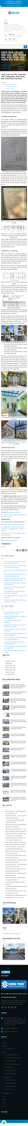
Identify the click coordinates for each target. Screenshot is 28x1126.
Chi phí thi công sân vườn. (9, 88)
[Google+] (12, 5)
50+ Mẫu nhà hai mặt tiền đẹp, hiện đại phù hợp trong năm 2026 (18, 778)
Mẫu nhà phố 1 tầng (10, 665)
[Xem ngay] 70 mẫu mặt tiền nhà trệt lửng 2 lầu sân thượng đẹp (18, 721)
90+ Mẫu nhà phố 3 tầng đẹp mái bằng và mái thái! (17, 748)
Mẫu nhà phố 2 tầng (10, 668)
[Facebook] (7, 5)
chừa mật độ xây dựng (21, 175)
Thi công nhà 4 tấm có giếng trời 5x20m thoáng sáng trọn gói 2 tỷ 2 (18, 707)
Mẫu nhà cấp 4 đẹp (10, 661)
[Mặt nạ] (14, 5)
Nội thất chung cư (10, 672)
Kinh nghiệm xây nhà (7, 1093)
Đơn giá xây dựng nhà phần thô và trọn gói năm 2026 (18, 692)
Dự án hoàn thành (6, 1077)
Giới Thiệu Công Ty (10, 1048)
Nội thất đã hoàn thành (11, 1086)
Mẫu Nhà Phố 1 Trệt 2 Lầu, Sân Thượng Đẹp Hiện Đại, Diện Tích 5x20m (14, 626)
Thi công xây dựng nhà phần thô (13, 1058)
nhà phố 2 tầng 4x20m (9, 233)
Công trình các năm (10, 1089)
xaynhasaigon (17, 934)
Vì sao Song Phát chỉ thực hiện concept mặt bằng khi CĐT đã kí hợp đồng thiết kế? (15, 579)
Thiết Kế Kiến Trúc (9, 1067)
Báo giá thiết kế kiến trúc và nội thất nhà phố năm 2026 (17, 713)
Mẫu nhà (4, 1100)
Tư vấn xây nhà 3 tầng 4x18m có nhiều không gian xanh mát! (18, 770)
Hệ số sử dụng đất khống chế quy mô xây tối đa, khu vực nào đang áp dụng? (15, 575)
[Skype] (19, 5)
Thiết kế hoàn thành (10, 1083)
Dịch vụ (4, 1052)
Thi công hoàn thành (10, 1080)
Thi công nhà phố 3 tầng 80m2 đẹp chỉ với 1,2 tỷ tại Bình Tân (18, 763)
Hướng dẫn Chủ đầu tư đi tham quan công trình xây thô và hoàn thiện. (14, 592)
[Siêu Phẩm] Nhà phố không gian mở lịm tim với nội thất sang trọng (18, 700)
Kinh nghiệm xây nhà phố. (13, 512)
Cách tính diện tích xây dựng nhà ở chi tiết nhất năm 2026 (18, 791)
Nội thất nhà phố (10, 674)
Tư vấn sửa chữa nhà (10, 1071)
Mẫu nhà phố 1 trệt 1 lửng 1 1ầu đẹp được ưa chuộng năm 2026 (18, 741)
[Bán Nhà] (9, 5)
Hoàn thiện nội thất (10, 1061)
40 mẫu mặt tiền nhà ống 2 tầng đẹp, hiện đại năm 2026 (17, 734)
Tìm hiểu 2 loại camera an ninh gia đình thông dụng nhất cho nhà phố (15, 601)
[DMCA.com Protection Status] (5, 972)
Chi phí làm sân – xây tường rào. (11, 86)
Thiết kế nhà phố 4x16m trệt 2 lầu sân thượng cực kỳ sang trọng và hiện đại (15, 638)
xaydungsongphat (8, 934)
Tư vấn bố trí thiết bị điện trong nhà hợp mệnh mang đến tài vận (14, 643)
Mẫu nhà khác (9, 663)
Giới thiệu (4, 1046)
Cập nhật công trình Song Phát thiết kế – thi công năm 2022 (18, 756)
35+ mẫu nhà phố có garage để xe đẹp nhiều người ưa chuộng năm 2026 (18, 799)
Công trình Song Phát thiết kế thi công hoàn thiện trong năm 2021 (18, 785)
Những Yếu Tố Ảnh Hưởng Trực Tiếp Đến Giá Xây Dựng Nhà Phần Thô (15, 617)
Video (3, 1096)
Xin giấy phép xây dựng (11, 1074)
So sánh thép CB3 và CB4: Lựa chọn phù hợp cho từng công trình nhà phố (15, 567)
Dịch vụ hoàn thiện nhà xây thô (12, 1064)
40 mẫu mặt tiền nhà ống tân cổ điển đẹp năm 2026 (18, 727)
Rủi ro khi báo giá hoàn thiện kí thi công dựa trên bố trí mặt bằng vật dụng (14, 562)
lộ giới (14, 119)
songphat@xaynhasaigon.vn (11, 540)
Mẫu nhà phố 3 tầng (10, 670)
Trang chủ (4, 1043)
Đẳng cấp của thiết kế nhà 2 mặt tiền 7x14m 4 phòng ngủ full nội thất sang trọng (18, 686)
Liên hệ (4, 1103)
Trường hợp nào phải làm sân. (10, 84)
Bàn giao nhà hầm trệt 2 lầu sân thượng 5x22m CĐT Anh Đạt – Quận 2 (14, 613)
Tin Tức (4, 1106)
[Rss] (17, 5)
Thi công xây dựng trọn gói (11, 1055)
